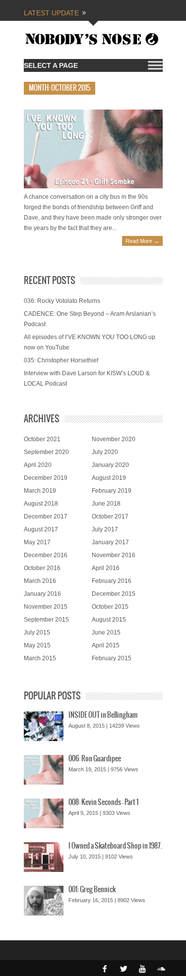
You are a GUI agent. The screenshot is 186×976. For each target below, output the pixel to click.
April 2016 (106, 568)
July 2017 (105, 529)
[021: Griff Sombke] (93, 149)
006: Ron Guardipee (94, 759)
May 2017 (37, 542)
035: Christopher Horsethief (61, 360)
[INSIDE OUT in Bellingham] (43, 726)
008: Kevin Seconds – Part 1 (103, 802)
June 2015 (106, 632)
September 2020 (46, 452)
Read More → (142, 241)
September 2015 (46, 619)
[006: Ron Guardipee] (43, 770)
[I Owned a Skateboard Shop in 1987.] (43, 857)
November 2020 (113, 439)
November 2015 (45, 606)
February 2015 (111, 658)
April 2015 (106, 645)
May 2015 (37, 645)
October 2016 (42, 568)
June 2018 (106, 503)
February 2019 (111, 490)
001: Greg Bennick (92, 890)
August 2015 (109, 619)
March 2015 (40, 658)
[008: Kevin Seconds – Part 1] (43, 813)
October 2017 (110, 516)
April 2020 (38, 464)
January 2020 (110, 464)
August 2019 (109, 477)
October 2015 (110, 606)
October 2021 (42, 439)
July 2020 (105, 452)
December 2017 (45, 516)
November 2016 (113, 555)
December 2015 (113, 593)
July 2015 (37, 632)
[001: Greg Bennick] (43, 901)
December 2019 (45, 477)
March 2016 (40, 580)
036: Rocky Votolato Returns (62, 300)
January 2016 (42, 593)
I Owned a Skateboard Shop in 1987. (115, 846)
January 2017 (110, 542)
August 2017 (41, 529)
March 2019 (40, 490)
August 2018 (41, 503)
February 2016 (111, 580)
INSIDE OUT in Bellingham (102, 715)
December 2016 (45, 555)
